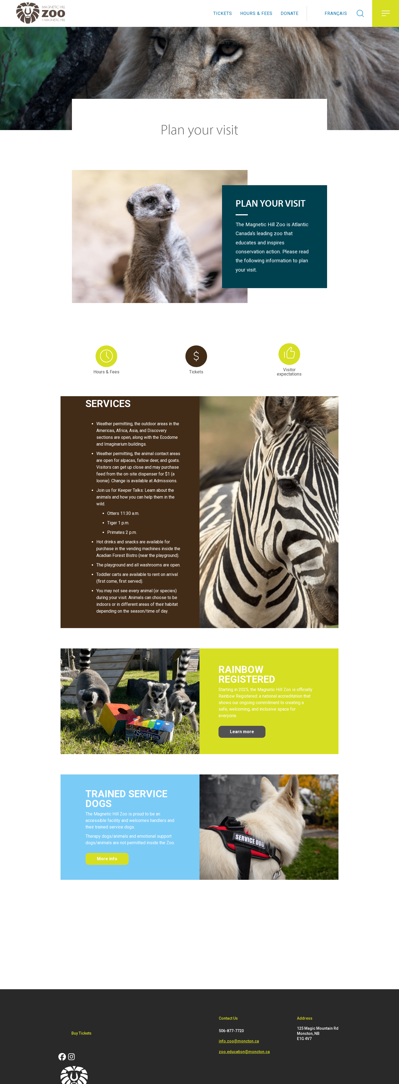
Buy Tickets (81, 1033)
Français (336, 13)
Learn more (242, 731)
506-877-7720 (231, 1031)
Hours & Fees (256, 13)
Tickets (222, 13)
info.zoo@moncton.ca (239, 1041)
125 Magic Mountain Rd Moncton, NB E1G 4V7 (317, 1033)
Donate (290, 13)
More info (107, 858)
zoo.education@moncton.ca (244, 1052)
